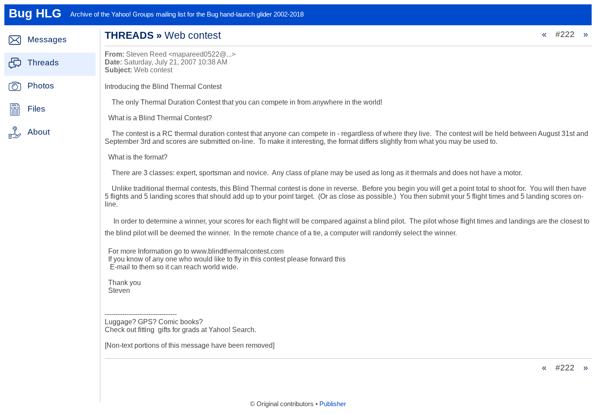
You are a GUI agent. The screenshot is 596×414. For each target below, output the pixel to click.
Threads (43, 62)
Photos (40, 85)
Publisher (332, 403)
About (38, 131)
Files (36, 108)
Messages (47, 39)
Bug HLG (35, 13)
